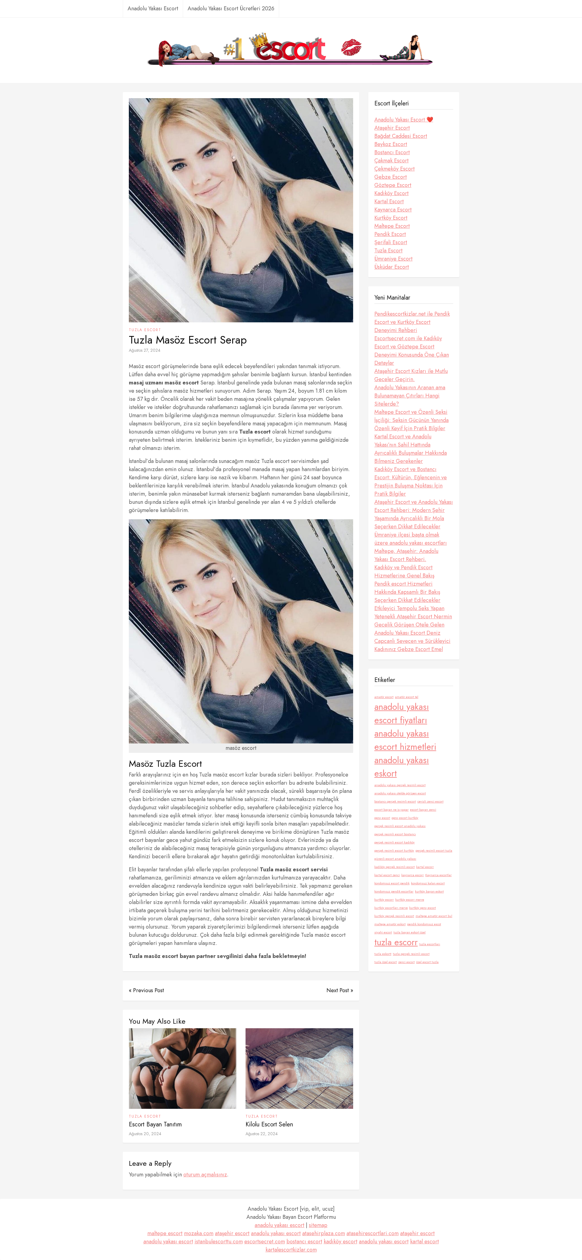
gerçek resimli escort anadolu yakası (400, 826)
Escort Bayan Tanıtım (155, 1124)
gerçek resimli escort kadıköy (394, 842)
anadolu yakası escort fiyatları (401, 713)
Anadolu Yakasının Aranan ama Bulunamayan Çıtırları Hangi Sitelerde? (409, 396)
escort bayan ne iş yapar (391, 809)
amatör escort (383, 697)
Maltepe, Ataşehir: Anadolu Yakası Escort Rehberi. (406, 555)
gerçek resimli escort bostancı (395, 834)
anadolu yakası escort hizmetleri (405, 740)
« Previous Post (146, 990)
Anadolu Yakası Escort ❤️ (403, 120)
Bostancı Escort (392, 152)
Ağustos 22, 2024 (262, 1134)
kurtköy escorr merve (409, 899)
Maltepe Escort (392, 226)
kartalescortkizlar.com (291, 1250)
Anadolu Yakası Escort (153, 8)
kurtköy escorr (384, 899)
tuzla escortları (429, 944)
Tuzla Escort (145, 330)
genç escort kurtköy (405, 818)
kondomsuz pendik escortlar (393, 891)
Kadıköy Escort (391, 193)
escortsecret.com (264, 1241)
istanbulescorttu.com (219, 1241)
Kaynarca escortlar (438, 875)
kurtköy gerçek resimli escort (394, 916)
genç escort (382, 818)
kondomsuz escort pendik (392, 883)
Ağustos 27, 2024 (144, 350)
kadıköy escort (340, 1241)
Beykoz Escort (390, 144)
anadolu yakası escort (279, 1225)
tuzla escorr (396, 942)
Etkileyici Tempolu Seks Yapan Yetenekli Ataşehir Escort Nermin (413, 612)
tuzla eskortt (382, 954)
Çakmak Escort (391, 161)
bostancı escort (304, 1241)
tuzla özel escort (385, 962)
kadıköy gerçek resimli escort (394, 867)
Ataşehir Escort (392, 128)
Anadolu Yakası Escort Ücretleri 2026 (231, 8)
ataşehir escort (232, 1233)
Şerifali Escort (390, 242)
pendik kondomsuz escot (424, 924)
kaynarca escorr (412, 875)
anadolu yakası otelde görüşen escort (400, 793)
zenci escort (406, 962)
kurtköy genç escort (422, 908)
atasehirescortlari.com (372, 1233)
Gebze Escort (390, 177)
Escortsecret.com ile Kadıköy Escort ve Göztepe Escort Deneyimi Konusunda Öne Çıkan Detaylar (411, 350)
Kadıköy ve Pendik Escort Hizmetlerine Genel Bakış (404, 572)
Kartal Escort (389, 201)
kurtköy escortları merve (391, 908)
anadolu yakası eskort (401, 767)
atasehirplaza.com (323, 1233)
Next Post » (339, 990)
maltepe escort (164, 1233)
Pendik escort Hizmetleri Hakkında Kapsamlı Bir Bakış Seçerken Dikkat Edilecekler (407, 592)
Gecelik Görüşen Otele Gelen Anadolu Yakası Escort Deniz (409, 629)
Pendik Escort (390, 234)
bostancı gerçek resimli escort (395, 801)
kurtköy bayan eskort (429, 891)
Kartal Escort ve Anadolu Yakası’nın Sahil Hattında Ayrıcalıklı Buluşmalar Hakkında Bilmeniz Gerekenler (410, 449)
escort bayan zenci (423, 809)
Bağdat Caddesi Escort (400, 136)
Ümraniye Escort (393, 259)
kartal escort (424, 1241)
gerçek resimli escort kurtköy (394, 850)
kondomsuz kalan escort (428, 883)
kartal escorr (425, 867)
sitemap (318, 1225)
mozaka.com (198, 1233)
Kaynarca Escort (393, 210)
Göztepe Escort (392, 185)
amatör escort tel (406, 697)
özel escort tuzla (427, 962)
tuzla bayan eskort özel (409, 932)
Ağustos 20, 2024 (145, 1134)
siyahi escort (383, 932)
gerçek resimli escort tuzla (434, 850)
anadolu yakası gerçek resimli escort (400, 785)
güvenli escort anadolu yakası (395, 858)
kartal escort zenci (387, 875)
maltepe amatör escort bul (434, 916)
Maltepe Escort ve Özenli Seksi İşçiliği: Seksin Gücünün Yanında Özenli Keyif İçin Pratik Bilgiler (411, 420)
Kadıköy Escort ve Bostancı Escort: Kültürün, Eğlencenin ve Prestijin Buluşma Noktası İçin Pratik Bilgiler (410, 481)
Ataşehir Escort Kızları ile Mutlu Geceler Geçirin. (411, 375)
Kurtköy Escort (390, 218)
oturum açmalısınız (205, 1175)
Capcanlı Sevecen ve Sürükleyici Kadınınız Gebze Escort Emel (412, 645)
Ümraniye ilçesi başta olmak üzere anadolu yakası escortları (410, 539)
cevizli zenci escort (430, 801)
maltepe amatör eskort (390, 924)
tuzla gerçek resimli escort (411, 954)
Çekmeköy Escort (394, 169)
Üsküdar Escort (391, 267)
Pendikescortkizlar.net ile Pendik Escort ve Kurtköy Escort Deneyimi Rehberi (412, 322)
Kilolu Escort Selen (269, 1124)
